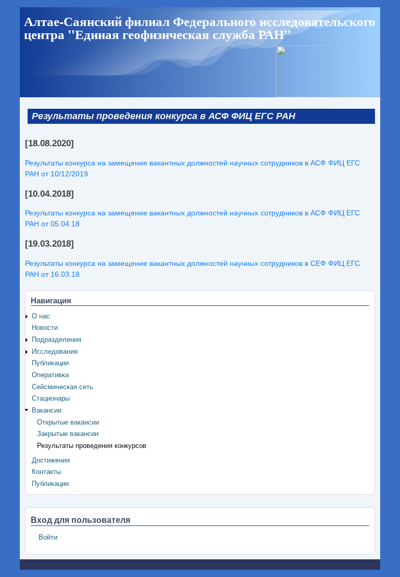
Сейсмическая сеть (62, 387)
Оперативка (50, 375)
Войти (48, 537)
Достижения (51, 460)
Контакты (46, 472)
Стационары (51, 398)
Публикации (50, 363)
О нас (41, 316)
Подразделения (56, 339)
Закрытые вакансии (67, 434)
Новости (45, 327)
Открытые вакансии (68, 422)
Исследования (55, 351)
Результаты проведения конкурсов (91, 446)
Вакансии (46, 410)
